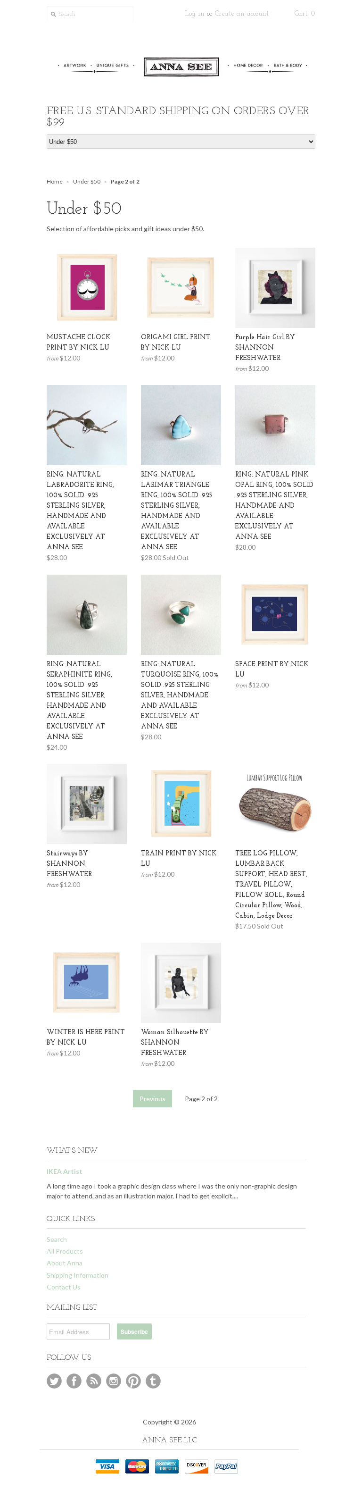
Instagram (113, 1381)
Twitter (54, 1381)
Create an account (242, 13)
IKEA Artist (64, 1171)
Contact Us (64, 1287)
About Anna (64, 1263)
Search (57, 1239)
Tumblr (153, 1381)
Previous (152, 1099)
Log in (195, 13)
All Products (65, 1251)
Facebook (74, 1381)
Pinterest (133, 1381)
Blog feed (93, 1381)
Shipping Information (77, 1275)
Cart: (305, 13)
